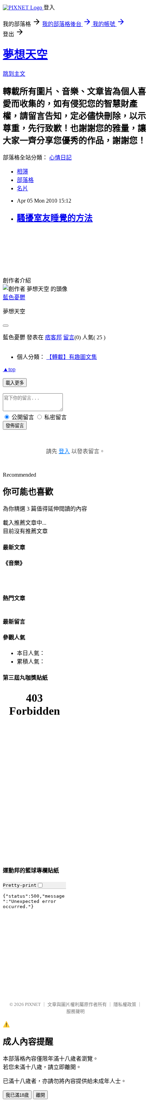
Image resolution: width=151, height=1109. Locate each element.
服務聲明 (75, 1011)
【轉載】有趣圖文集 (71, 357)
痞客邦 (53, 337)
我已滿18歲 (17, 1095)
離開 (40, 1095)
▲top (9, 369)
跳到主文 (14, 74)
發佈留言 (15, 425)
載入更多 (15, 383)
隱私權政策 (124, 1004)
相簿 (22, 172)
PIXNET (33, 1004)
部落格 (25, 180)
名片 (22, 188)
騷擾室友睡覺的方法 (55, 218)
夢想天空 (25, 54)
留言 (68, 337)
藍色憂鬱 (14, 297)
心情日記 (60, 158)
